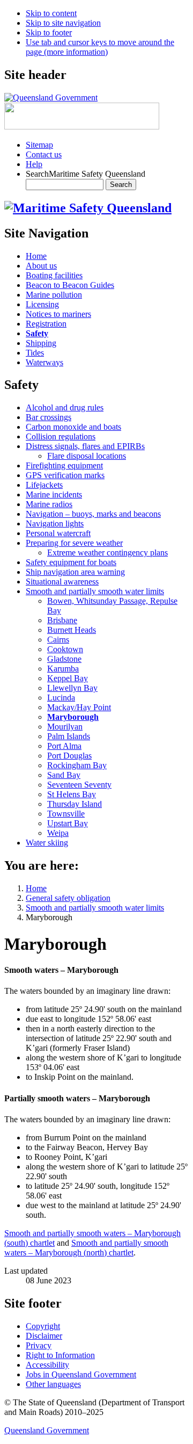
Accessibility (47, 1364)
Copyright (43, 1326)
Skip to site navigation (63, 22)
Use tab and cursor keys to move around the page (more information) (100, 47)
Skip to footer (49, 32)
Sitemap (39, 144)
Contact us (44, 154)
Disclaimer (44, 1335)
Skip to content (51, 13)
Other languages (53, 1384)
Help (34, 164)
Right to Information (60, 1355)
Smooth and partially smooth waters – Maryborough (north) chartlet (86, 1247)
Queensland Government (46, 1430)
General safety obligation (68, 897)
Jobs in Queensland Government (81, 1374)
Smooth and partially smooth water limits (95, 907)
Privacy (38, 1345)
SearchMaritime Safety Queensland (85, 173)
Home (36, 888)
